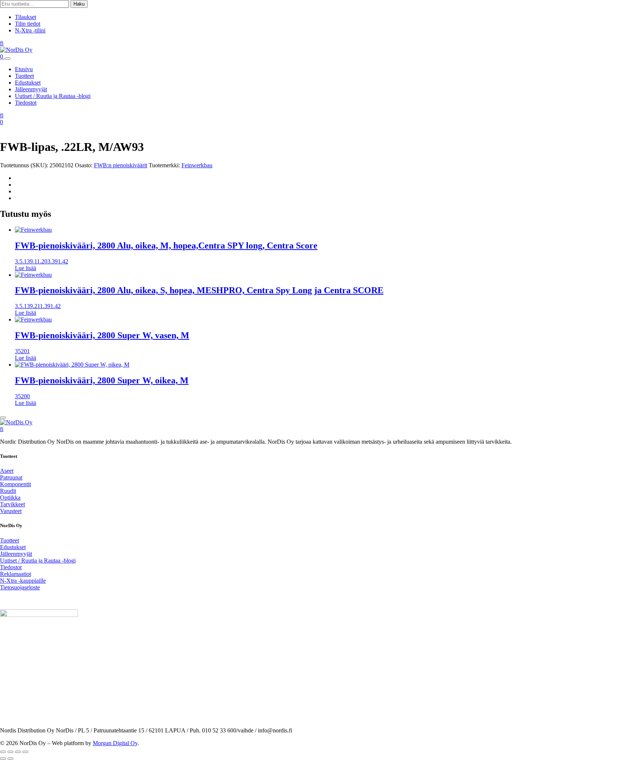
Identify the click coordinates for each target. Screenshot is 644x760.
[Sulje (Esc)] (25, 752)
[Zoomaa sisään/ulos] (3, 752)
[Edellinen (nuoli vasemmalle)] (3, 758)
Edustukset (28, 82)
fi (1, 43)
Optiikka (10, 497)
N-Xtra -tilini (30, 30)
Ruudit (8, 491)
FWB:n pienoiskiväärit (120, 165)
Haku (79, 4)
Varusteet (11, 511)
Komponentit (15, 484)
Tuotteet (24, 76)
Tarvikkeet (12, 504)
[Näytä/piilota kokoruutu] (10, 752)
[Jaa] (18, 752)
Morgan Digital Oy (115, 743)
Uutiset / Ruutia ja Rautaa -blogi (53, 96)
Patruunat (11, 477)
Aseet (6, 471)
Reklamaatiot (15, 574)
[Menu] (7, 58)
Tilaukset (25, 17)
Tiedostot (26, 102)
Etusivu (24, 69)
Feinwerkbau (196, 165)
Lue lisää (25, 268)
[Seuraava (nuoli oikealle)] (10, 758)
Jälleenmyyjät (31, 89)
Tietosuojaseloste (20, 587)
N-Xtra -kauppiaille (23, 580)
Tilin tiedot (27, 23)
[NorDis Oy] (16, 422)
